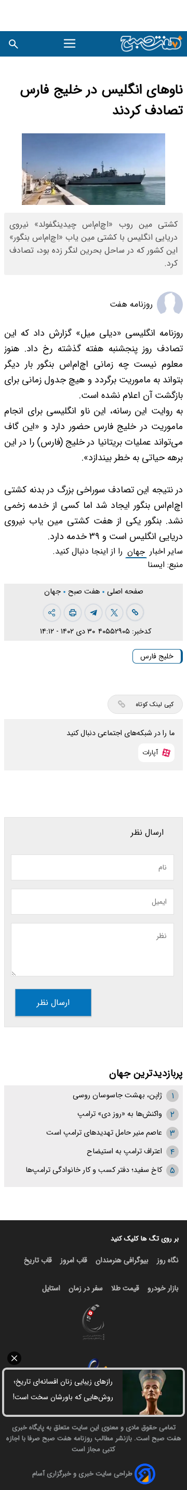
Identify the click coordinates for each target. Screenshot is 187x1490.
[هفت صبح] (152, 43)
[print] (72, 612)
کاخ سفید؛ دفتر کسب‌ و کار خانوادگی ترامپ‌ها (93, 1170)
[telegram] (93, 612)
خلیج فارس (156, 656)
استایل (51, 1288)
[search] (13, 44)
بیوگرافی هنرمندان (122, 1260)
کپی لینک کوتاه (154, 704)
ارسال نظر (53, 1002)
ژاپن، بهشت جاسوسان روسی (117, 1095)
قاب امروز (73, 1260)
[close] (93, 1358)
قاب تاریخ (38, 1260)
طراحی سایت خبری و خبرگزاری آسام (82, 1473)
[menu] (71, 43)
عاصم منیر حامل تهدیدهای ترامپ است (104, 1133)
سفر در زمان (86, 1288)
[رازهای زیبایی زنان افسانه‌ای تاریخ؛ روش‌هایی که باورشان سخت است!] (153, 1392)
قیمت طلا (125, 1288)
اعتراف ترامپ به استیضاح (124, 1151)
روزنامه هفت (131, 304)
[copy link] (135, 612)
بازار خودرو (163, 1288)
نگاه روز (168, 1260)
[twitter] (114, 612)
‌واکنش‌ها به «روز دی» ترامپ (119, 1114)
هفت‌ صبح (85, 592)
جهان (136, 551)
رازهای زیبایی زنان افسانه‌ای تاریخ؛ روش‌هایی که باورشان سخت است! (63, 1389)
